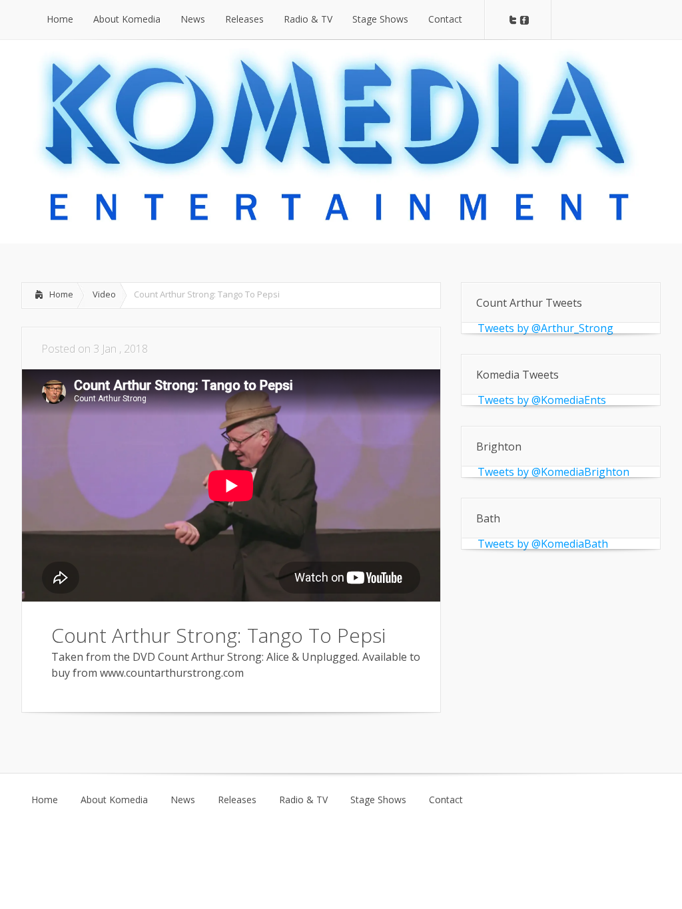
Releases (237, 800)
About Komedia (114, 800)
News (182, 800)
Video (104, 294)
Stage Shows (378, 800)
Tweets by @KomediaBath (543, 543)
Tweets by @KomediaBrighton (553, 471)
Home (61, 294)
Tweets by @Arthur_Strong (545, 328)
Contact (446, 800)
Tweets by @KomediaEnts (542, 400)
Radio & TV (303, 800)
